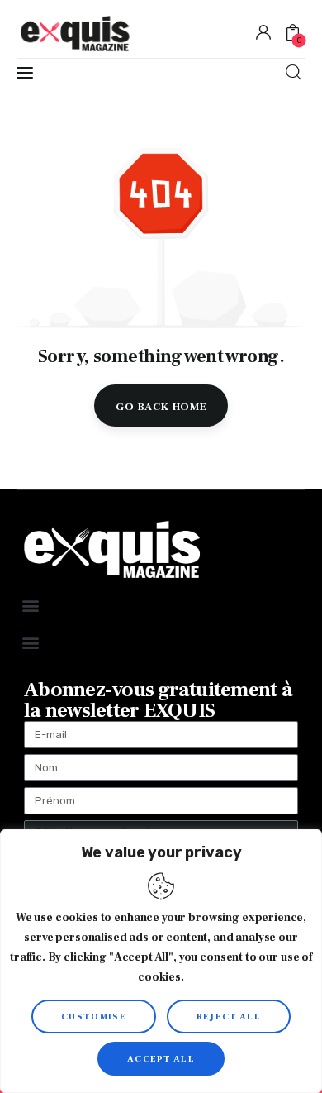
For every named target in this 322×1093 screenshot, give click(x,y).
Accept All (161, 1058)
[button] (30, 604)
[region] (161, 961)
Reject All (229, 1016)
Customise (93, 1016)
